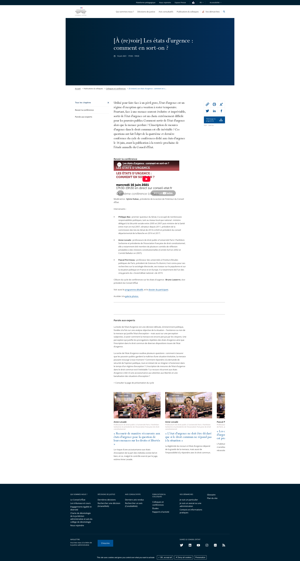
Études (155, 508)
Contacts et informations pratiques (191, 511)
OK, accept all (166, 557)
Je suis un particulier (189, 499)
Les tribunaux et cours (80, 503)
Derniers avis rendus (134, 499)
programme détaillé (134, 289)
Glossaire (211, 494)
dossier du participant (158, 289)
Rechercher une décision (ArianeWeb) (109, 504)
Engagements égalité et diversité (81, 508)
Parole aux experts (83, 116)
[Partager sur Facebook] (221, 111)
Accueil (78, 88)
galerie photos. (132, 296)
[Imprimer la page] (214, 104)
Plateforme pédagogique (145, 2)
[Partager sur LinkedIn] (214, 111)
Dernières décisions (107, 499)
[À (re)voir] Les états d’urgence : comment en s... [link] (148, 88)
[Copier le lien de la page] (207, 104)
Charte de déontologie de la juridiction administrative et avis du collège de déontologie (81, 517)
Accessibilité (214, 2)
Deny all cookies (184, 557)
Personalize (200, 557)
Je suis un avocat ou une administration (190, 504)
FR (201, 2)
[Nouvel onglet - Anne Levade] (137, 405)
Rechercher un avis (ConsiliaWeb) (133, 504)
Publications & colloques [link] (93, 88)
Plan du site (212, 498)
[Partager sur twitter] (207, 111)
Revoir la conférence (84, 110)
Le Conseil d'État (77, 499)
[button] (125, 11)
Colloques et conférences (116, 88)
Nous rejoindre (77, 525)
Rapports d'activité (160, 511)
